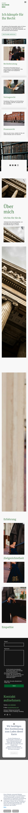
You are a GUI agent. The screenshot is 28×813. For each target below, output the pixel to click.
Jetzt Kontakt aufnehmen (9, 34)
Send (14, 685)
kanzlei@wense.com (13, 707)
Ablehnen (15, 811)
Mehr (5, 807)
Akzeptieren (14, 753)
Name (6, 641)
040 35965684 (12, 705)
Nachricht (6, 648)
